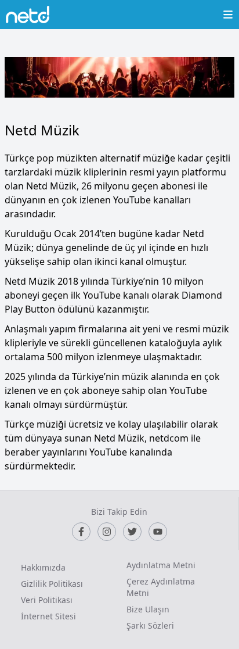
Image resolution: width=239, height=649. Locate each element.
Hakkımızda (43, 567)
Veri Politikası (47, 599)
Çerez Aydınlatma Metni (160, 587)
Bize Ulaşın (147, 609)
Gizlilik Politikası (52, 583)
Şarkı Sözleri (150, 625)
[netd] (27, 14)
